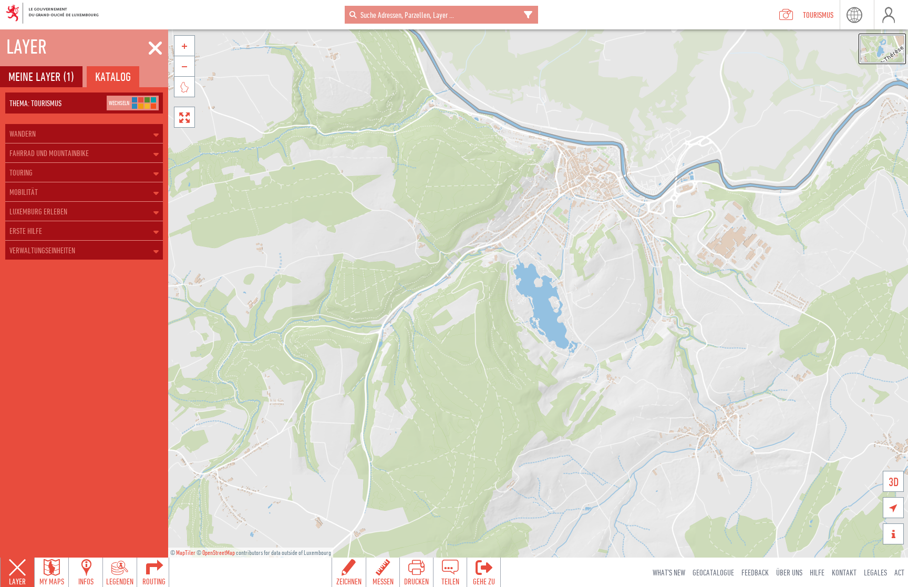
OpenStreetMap (218, 553)
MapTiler (185, 553)
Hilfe (817, 572)
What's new (669, 572)
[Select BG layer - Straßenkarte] (882, 49)
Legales (875, 572)
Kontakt (844, 572)
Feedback (755, 572)
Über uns (789, 572)
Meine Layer (41, 76)
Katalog (113, 76)
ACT (899, 572)
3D (894, 482)
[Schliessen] (155, 48)
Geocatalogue (713, 572)
